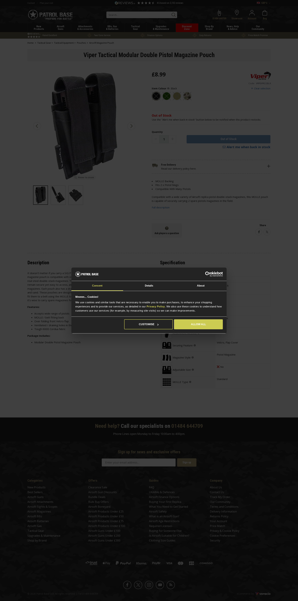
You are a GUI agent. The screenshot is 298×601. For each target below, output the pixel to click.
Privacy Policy (156, 306)
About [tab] (201, 285)
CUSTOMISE (146, 324)
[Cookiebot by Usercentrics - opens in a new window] (208, 274)
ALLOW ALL (198, 324)
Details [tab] (149, 285)
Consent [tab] (97, 285)
